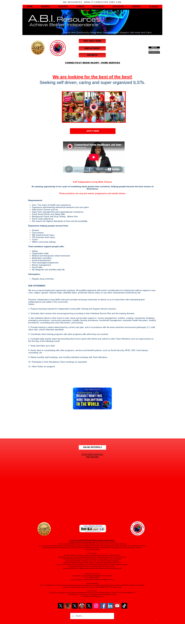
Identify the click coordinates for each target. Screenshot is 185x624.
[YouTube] (117, 606)
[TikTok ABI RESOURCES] (124, 606)
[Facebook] (103, 606)
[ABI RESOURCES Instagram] (96, 606)
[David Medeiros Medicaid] (75, 606)
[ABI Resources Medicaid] (89, 606)
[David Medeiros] (60, 606)
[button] (30, 7)
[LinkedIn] (110, 606)
